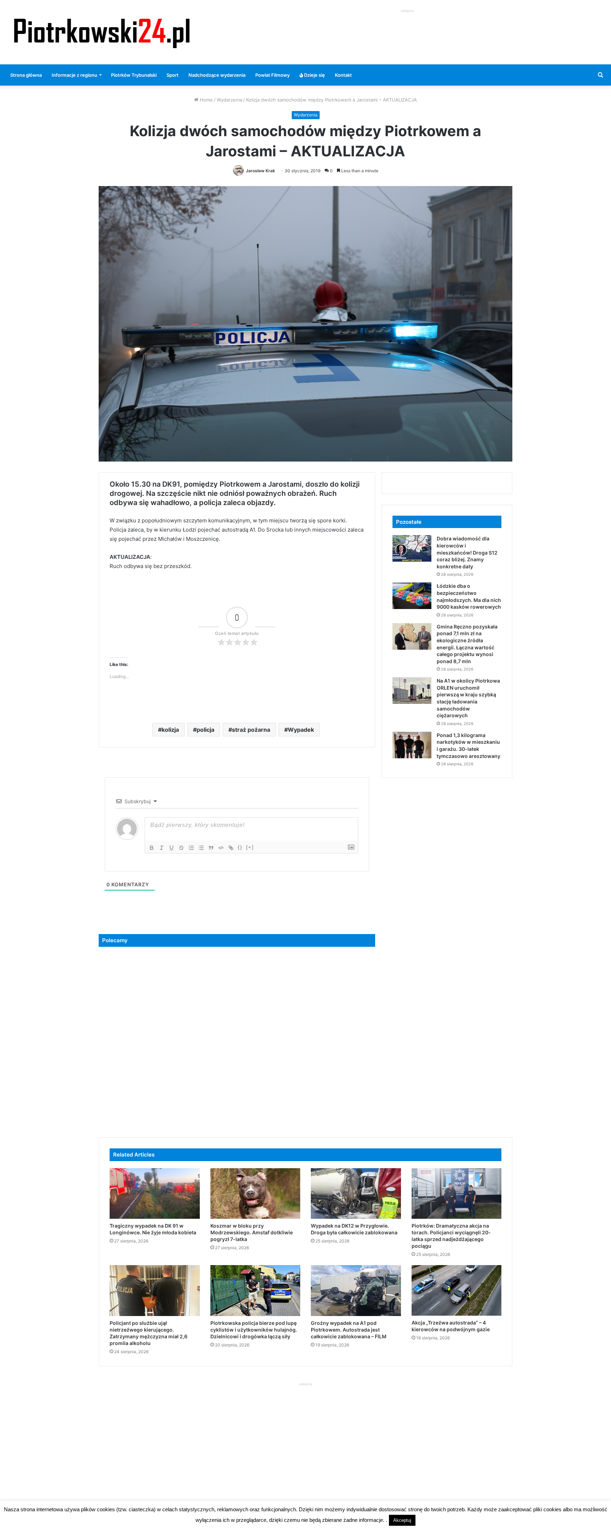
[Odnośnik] (231, 848)
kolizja (170, 729)
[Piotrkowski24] (101, 32)
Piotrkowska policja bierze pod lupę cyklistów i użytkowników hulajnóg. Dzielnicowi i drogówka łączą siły (253, 1329)
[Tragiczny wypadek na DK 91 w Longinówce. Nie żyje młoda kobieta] (155, 1193)
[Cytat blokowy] (211, 848)
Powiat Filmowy (272, 75)
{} (240, 847)
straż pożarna (251, 729)
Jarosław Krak (260, 170)
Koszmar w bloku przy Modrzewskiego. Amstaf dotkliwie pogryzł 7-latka (251, 1232)
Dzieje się (314, 75)
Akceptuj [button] (402, 1520)
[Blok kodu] (221, 848)
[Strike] (181, 848)
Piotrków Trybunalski (134, 75)
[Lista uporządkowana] (191, 848)
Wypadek (301, 729)
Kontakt (343, 75)
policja (205, 729)
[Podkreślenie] (171, 848)
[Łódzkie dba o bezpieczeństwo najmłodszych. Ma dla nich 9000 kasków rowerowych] (411, 596)
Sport (173, 75)
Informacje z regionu (74, 75)
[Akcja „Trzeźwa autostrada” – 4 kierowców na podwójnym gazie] (457, 1290)
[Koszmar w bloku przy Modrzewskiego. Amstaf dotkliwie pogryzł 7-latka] (255, 1193)
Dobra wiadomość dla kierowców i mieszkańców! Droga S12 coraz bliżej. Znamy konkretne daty (467, 552)
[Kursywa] (162, 848)
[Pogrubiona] (152, 848)
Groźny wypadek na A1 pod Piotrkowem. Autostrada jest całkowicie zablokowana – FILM (348, 1329)
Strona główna (26, 75)
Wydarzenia (229, 100)
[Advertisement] (407, 30)
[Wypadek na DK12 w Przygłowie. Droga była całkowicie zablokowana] (356, 1193)
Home (205, 100)
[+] (250, 847)
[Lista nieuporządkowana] (201, 848)
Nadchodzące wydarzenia (216, 75)
